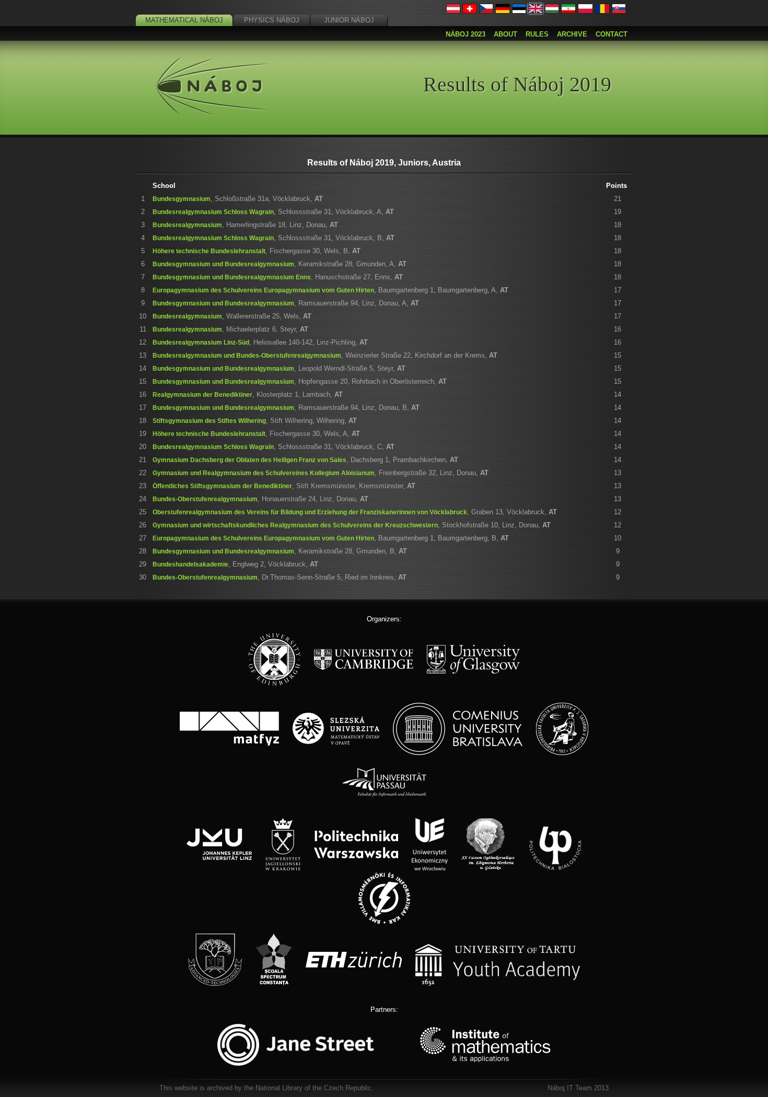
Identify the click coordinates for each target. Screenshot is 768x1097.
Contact (611, 34)
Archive (572, 34)
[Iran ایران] (568, 11)
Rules (537, 34)
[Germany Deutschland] (502, 11)
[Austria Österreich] (453, 11)
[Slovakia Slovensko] (619, 11)
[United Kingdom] (535, 11)
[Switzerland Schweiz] (469, 11)
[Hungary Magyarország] (552, 11)
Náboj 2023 (465, 34)
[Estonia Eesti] (519, 11)
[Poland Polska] (585, 11)
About (505, 34)
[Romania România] (602, 11)
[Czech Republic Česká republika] (486, 11)
